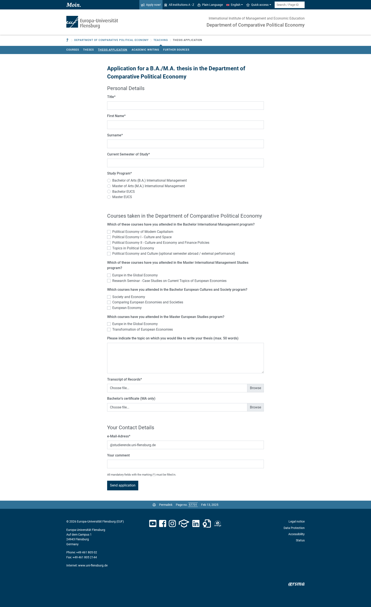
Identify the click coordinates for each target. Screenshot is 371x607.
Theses (88, 49)
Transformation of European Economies (142, 329)
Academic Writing (145, 49)
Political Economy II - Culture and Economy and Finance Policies (160, 243)
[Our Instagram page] (172, 523)
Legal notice (297, 521)
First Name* (116, 116)
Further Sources (176, 49)
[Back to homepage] (92, 22)
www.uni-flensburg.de (93, 565)
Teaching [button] (161, 40)
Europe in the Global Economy (135, 275)
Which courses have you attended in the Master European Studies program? (165, 317)
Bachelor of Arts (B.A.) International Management (149, 180)
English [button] (235, 4)
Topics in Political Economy (133, 248)
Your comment (118, 455)
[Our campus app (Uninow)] (184, 523)
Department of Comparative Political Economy (256, 25)
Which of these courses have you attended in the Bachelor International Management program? (181, 224)
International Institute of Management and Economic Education (257, 18)
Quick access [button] (260, 4)
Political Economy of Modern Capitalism (142, 232)
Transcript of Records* (124, 379)
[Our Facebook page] (162, 523)
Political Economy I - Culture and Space (142, 237)
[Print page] (154, 504)
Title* (111, 97)
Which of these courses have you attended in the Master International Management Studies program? (177, 265)
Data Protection (294, 528)
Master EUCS (122, 197)
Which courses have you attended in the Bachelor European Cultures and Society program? (177, 290)
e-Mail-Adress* (118, 436)
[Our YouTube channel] (152, 523)
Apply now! (153, 4)
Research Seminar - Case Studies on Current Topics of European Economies (169, 281)
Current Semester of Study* (128, 154)
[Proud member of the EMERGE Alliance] (218, 523)
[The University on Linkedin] (196, 523)
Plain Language (212, 4)
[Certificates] (207, 523)
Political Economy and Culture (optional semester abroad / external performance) (173, 254)
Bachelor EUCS (123, 192)
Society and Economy (128, 297)
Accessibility (296, 534)
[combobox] (290, 5)
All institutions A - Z (181, 4)
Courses (72, 49)
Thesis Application (112, 49)
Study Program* (119, 173)
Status (300, 540)
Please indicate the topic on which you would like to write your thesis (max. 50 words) (173, 338)
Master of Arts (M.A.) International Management (148, 186)
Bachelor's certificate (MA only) (131, 398)
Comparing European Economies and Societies (147, 302)
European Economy (127, 308)
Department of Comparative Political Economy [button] (111, 40)
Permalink (165, 504)
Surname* (115, 135)
